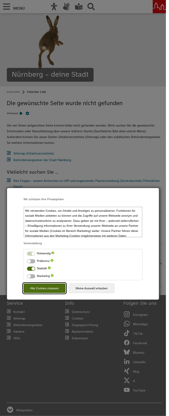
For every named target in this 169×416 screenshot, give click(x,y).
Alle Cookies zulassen (44, 288)
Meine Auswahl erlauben (92, 288)
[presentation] (52, 253)
